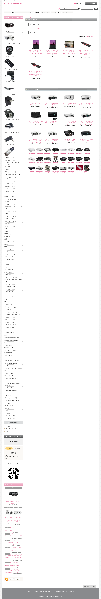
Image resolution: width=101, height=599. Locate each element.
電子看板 (6, 201)
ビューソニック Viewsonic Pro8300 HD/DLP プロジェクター (71, 162)
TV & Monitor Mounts (9, 348)
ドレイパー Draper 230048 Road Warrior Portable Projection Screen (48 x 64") (52, 52)
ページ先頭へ (89, 586)
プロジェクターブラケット (11, 317)
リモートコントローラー (10, 325)
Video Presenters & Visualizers (11, 360)
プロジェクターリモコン (10, 69)
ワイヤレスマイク (9, 257)
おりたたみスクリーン (10, 221)
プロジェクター (8, 31)
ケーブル (6, 393)
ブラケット (7, 169)
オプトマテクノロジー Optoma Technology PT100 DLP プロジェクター (63, 153)
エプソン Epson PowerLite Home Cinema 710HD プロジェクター (69, 123)
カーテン (6, 213)
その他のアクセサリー (10, 284)
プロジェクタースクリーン (11, 400)
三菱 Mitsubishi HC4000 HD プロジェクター (86, 140)
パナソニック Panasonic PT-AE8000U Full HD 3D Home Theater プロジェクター (13, 501)
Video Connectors (8, 358)
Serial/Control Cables (9, 330)
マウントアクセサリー (10, 289)
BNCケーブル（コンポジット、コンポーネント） (13, 163)
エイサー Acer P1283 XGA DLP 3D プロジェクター (55, 172)
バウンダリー (8, 167)
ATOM (17, 579)
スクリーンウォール (9, 254)
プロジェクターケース (10, 81)
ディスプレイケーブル (10, 196)
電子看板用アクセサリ (10, 204)
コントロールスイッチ (10, 199)
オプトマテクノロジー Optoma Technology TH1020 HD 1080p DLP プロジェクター (55, 153)
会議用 (6, 410)
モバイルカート (8, 262)
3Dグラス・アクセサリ (10, 94)
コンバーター (8, 395)
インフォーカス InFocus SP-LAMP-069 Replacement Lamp (47, 172)
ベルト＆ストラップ (9, 160)
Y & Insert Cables (8, 381)
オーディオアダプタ (9, 145)
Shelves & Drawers (9, 332)
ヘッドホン (7, 403)
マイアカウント (80, 3)
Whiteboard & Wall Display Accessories (13, 368)
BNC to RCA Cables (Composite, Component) (12, 384)
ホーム (15, 12)
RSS (11, 579)
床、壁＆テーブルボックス (11, 226)
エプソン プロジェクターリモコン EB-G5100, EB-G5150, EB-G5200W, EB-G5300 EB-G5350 (79, 170)
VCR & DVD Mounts (9, 353)
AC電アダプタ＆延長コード (11, 132)
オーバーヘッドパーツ (10, 294)
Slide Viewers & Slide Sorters (11, 340)
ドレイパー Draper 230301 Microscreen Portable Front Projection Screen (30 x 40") (69, 52)
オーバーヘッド (8, 297)
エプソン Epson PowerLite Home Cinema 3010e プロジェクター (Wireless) (36, 141)
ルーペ (6, 251)
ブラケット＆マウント (10, 172)
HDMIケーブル (8, 234)
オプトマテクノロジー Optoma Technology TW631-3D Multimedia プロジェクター (13, 549)
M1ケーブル (7, 249)
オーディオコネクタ (9, 157)
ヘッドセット (8, 236)
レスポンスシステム (9, 416)
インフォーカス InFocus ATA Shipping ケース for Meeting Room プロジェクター (13, 570)
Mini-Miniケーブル (9, 259)
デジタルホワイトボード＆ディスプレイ (13, 207)
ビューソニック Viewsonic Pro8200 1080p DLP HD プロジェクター (79, 162)
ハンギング (7, 231)
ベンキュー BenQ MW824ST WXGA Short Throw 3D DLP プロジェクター (39, 172)
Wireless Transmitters (9, 376)
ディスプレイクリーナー (10, 211)
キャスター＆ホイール (10, 186)
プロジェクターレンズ (10, 56)
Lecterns (6, 244)
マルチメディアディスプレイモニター (13, 280)
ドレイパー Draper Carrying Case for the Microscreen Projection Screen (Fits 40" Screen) (86, 52)
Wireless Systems (8, 373)
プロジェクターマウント (10, 320)
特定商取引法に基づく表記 (47, 591)
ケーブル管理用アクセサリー (12, 174)
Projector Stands (8, 387)
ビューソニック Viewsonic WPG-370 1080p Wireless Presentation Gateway (12, 564)
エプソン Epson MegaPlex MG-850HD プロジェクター (52, 122)
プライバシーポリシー (61, 591)
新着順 (91, 36)
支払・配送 (35, 591)
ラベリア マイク (9, 241)
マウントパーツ (8, 269)
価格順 (87, 36)
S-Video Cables (8, 342)
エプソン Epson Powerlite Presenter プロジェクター (69, 104)
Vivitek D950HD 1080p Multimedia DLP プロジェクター (32, 172)
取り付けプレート (9, 274)
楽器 (5, 239)
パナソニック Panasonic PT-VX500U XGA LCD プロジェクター (13, 529)
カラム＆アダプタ (9, 191)
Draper (38, 28)
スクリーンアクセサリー (10, 291)
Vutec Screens (7, 365)
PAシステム (7, 302)
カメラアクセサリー (9, 418)
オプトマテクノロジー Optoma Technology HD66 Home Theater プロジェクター (40, 153)
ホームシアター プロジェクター (12, 44)
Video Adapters (8, 355)
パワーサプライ (8, 309)
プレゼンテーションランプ (11, 312)
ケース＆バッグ (8, 184)
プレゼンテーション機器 (10, 398)
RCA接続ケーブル (9, 322)
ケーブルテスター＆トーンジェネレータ (13, 177)
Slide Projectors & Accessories (11, 337)
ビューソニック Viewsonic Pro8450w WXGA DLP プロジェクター (87, 162)
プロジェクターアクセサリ (11, 107)
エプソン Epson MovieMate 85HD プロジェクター (36, 122)
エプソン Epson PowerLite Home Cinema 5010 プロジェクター (52, 105)
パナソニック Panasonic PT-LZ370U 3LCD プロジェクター (31, 162)
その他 (6, 267)
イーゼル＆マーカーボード (11, 216)
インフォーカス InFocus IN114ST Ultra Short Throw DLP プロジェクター (12, 542)
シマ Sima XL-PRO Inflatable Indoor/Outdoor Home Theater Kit (55, 162)
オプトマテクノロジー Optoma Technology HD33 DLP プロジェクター (32, 153)
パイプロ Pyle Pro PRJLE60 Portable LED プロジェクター (47, 162)
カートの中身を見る (13, 436)
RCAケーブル (8, 304)
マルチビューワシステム (10, 277)
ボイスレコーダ (8, 405)
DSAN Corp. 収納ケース (87, 172)
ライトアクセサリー (9, 286)
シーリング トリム (9, 189)
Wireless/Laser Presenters (10, 378)
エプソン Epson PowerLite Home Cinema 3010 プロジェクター (52, 141)
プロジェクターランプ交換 (11, 119)
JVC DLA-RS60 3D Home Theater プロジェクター (69, 140)
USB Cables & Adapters (10, 350)
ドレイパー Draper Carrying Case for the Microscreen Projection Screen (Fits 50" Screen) (36, 73)
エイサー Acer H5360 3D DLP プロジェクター (35, 104)
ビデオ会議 (7, 413)
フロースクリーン (9, 223)
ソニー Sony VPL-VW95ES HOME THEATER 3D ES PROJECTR (63, 162)
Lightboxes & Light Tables (10, 390)
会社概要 (8, 426)
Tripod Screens (8, 345)
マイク (6, 229)
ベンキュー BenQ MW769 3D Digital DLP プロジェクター (64, 172)
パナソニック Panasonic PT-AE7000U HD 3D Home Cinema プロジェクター (87, 153)
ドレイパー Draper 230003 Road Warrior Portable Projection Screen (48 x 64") (35, 52)
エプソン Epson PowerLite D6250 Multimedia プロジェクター (17, 519)
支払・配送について (38, 12)
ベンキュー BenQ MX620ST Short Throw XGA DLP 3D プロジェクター (71, 172)
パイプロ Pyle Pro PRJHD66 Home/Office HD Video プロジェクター (39, 162)
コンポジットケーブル (10, 194)
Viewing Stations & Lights (10, 363)
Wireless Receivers (8, 371)
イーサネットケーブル (10, 218)
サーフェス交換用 (9, 327)
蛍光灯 (6, 246)
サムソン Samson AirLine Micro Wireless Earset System (8, 519)
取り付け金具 (8, 272)
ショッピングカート (91, 3)
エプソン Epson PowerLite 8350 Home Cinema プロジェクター (13, 535)
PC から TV (7, 299)
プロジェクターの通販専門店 (13, 3)
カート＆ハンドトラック (10, 181)
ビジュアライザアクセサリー (12, 314)
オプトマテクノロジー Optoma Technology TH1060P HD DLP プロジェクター (47, 153)
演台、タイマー (8, 408)
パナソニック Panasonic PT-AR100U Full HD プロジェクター (71, 153)
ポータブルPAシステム (10, 307)
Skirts (5, 335)
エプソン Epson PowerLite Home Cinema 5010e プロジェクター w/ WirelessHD (86, 123)
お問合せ (62, 12)
